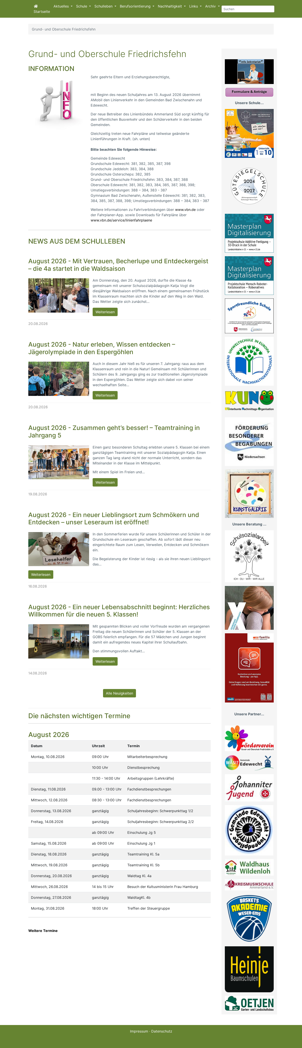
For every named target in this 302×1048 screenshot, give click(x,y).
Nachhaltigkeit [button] (170, 6)
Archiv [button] (211, 6)
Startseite (42, 11)
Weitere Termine (43, 930)
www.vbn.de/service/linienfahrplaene (121, 220)
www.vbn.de (185, 209)
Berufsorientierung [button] (136, 6)
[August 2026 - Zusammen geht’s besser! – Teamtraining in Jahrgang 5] (58, 462)
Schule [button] (82, 6)
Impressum (139, 1031)
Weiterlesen (105, 312)
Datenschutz (161, 1031)
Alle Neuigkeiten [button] (119, 693)
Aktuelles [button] (62, 6)
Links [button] (194, 6)
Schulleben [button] (104, 6)
